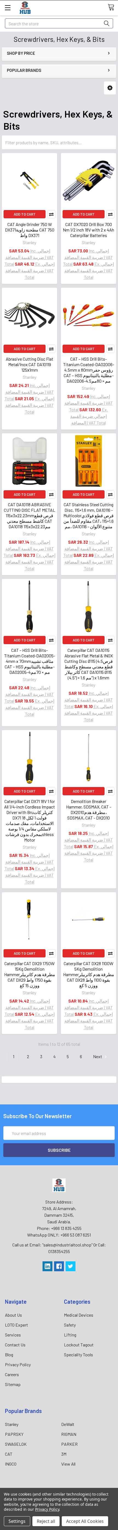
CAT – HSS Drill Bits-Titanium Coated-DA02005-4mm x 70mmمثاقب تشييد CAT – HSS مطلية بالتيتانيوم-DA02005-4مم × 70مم (29, 661)
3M (63, 1454)
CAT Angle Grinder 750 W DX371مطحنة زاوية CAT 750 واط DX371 (29, 230)
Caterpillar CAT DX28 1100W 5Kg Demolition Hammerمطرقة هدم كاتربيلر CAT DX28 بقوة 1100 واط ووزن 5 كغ (88, 974)
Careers (12, 1374)
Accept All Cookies (85, 1521)
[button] (110, 88)
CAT (8, 1454)
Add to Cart (25, 214)
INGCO (10, 1463)
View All (68, 1463)
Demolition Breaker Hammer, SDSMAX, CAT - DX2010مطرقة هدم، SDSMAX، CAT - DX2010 (88, 809)
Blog (9, 1354)
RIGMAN (68, 1434)
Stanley (11, 1424)
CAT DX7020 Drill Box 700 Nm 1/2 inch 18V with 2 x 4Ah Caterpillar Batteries (88, 230)
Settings (17, 1521)
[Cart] (113, 7)
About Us (13, 1314)
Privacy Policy (18, 1364)
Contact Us (15, 1344)
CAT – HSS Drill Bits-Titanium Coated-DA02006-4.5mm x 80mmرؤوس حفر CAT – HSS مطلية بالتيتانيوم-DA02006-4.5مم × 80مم (88, 369)
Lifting (70, 1334)
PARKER (69, 1444)
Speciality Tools (78, 1354)
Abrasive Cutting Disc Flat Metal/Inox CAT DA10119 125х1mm (29, 364)
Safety (70, 1324)
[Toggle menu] (7, 7)
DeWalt (67, 1424)
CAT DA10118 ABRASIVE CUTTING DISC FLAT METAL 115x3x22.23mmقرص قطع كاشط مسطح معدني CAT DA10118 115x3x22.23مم (29, 515)
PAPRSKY (14, 1434)
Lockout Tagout (79, 1344)
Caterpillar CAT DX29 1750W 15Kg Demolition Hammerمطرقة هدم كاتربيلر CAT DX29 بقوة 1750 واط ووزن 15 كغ (29, 974)
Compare (51, 214)
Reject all (46, 1521)
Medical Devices (78, 1314)
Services (13, 1334)
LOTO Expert (16, 1324)
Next (98, 1056)
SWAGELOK (16, 1444)
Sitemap (13, 1384)
